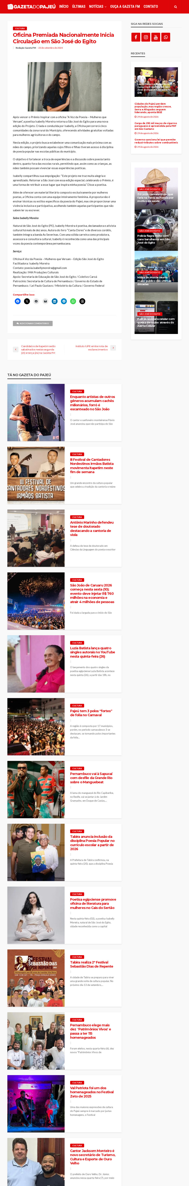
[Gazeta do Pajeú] (31, 7)
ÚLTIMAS (78, 6)
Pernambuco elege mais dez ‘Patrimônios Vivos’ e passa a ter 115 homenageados (90, 1031)
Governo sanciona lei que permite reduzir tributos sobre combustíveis (156, 141)
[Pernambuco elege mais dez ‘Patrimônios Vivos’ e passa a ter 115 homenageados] (36, 1041)
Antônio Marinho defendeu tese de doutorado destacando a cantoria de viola (92, 528)
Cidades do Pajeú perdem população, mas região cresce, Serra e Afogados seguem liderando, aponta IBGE (153, 108)
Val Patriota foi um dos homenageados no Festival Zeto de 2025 (92, 1092)
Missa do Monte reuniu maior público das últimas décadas (154, 281)
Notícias (96, 6)
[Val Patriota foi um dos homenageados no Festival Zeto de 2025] (36, 1103)
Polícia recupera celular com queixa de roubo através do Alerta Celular (156, 322)
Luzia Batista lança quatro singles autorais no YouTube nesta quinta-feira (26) (92, 652)
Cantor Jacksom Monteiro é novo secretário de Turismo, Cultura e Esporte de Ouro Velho (92, 1157)
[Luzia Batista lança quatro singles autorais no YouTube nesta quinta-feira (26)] (36, 664)
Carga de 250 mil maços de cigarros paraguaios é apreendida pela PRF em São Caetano (156, 126)
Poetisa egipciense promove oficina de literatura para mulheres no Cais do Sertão (93, 903)
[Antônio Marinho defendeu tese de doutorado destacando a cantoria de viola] (36, 538)
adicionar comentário (34, 323)
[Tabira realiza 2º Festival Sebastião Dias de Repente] (36, 978)
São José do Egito (150, 189)
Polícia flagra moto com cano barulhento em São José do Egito (153, 239)
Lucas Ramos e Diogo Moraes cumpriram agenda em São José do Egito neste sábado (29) (154, 88)
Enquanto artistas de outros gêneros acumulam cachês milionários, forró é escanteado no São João (92, 403)
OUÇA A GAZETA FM (125, 6)
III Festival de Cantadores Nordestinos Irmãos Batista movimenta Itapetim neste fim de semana (92, 466)
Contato (151, 6)
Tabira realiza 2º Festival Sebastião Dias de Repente (91, 964)
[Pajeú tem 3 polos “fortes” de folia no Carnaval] (36, 726)
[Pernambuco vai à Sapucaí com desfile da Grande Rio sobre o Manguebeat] (36, 789)
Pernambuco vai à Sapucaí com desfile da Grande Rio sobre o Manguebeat (91, 778)
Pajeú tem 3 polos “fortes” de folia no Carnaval (91, 713)
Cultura (20, 28)
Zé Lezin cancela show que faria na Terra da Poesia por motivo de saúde (155, 198)
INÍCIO (63, 6)
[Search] (175, 6)
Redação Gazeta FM (26, 48)
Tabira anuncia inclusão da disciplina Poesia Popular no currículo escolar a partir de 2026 (92, 843)
